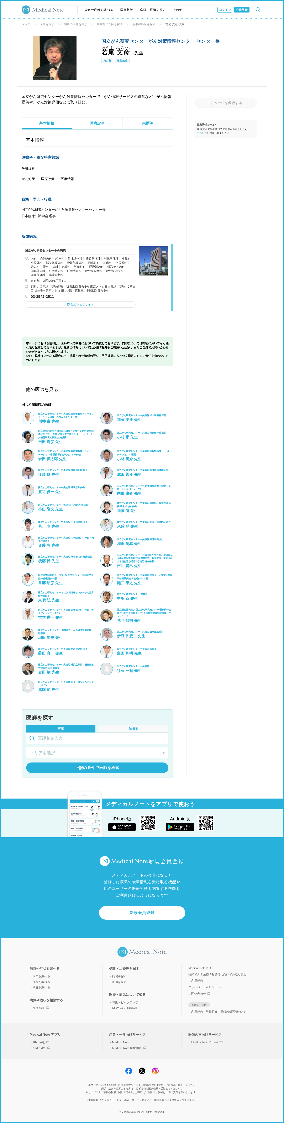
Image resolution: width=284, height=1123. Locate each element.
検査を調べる (41, 987)
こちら (200, 132)
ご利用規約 (195, 980)
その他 (177, 9)
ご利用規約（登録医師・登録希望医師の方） (217, 1011)
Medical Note (120, 1042)
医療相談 (126, 9)
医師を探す (47, 24)
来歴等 (147, 123)
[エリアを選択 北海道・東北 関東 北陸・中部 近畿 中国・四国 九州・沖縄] (97, 753)
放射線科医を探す (144, 24)
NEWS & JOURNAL (125, 1008)
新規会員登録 (142, 913)
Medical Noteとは (199, 968)
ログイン (225, 9)
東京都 (107, 60)
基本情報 (46, 123)
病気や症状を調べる (98, 9)
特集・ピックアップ (125, 1002)
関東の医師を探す (75, 24)
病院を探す (119, 976)
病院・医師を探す (153, 9)
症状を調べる (41, 982)
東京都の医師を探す (110, 24)
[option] (54, 58)
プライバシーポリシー (202, 987)
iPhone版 (39, 1042)
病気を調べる (41, 976)
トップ (26, 24)
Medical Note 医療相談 (127, 1048)
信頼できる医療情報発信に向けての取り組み (217, 974)
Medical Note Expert (204, 1042)
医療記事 (97, 123)
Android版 (39, 1048)
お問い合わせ (197, 993)
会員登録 (242, 9)
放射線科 (122, 60)
